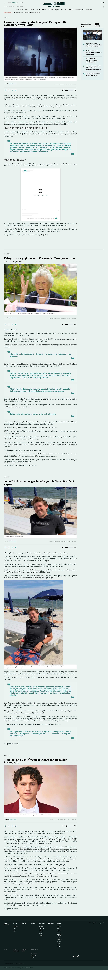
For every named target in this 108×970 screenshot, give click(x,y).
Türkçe (14, 2)
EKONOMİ (44, 9)
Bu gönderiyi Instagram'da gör (40, 195)
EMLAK (41, 933)
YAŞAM (57, 9)
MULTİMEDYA (89, 9)
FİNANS (41, 931)
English (9, 2)
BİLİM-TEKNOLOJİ (69, 9)
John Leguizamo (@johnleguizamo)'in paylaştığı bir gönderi (40, 218)
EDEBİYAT (59, 939)
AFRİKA (14, 931)
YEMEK (58, 946)
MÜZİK (58, 944)
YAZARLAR (50, 9)
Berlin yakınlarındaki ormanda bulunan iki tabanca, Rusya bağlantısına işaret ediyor (34, 12)
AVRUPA (15, 928)
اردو (18, 2)
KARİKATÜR (33, 955)
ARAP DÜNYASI (19, 9)
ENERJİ (41, 926)
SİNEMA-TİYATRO (59, 934)
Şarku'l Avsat (13, 83)
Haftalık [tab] (97, 25)
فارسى (21, 2)
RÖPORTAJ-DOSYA (79, 9)
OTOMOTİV (42, 928)
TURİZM (41, 935)
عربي (5, 2)
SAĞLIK (58, 926)
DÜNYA (26, 9)
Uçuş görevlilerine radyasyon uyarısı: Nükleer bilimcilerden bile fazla (94, 45)
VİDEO (32, 957)
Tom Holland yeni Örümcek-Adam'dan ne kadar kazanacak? (92, 60)
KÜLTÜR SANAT (59, 931)
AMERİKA (15, 926)
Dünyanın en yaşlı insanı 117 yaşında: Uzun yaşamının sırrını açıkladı (93, 67)
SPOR (61, 9)
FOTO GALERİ (34, 953)
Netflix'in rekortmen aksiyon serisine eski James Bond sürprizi (94, 52)
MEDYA (58, 937)
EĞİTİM (58, 928)
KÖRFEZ (32, 9)
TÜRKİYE (38, 9)
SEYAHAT (59, 941)
